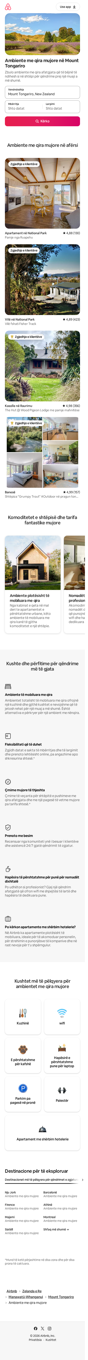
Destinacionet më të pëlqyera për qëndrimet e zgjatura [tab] (42, 1180)
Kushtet (51, 1340)
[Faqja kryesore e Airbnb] (8, 6)
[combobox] (42, 94)
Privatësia (35, 1340)
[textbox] (23, 108)
